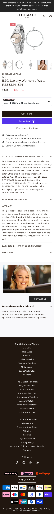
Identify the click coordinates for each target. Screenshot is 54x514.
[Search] (44, 16)
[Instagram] (24, 462)
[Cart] (50, 16)
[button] (13, 40)
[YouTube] (37, 462)
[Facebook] (17, 462)
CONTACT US (40, 299)
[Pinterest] (30, 462)
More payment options (27, 128)
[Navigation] (3, 16)
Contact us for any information (21, 146)
